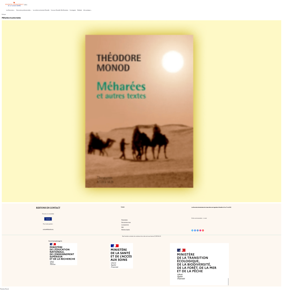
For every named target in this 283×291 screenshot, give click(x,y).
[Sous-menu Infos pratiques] (91, 10)
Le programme (125, 224)
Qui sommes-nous (126, 222)
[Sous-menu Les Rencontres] (14, 10)
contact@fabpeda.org (48, 229)
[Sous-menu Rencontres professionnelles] (31, 10)
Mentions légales (125, 229)
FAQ (122, 227)
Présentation (124, 220)
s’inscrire (48, 219)
